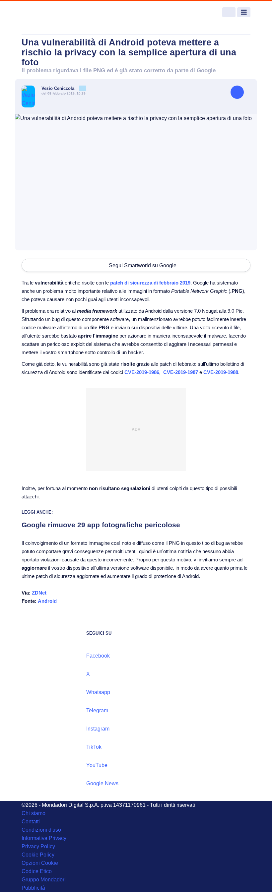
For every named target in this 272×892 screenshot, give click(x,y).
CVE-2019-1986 (141, 372)
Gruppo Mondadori (44, 879)
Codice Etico (37, 871)
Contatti (31, 821)
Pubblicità (33, 888)
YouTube (96, 765)
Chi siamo (33, 813)
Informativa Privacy (44, 838)
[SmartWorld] (46, 12)
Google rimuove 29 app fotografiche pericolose (101, 525)
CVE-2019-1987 (180, 372)
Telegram (97, 710)
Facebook (98, 656)
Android (47, 601)
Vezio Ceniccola (58, 88)
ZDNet (39, 593)
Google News (102, 783)
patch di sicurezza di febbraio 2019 (150, 283)
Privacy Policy (38, 846)
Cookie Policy (38, 855)
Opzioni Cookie (40, 863)
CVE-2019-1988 (220, 372)
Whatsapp (98, 692)
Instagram (97, 729)
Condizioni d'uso (41, 830)
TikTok (94, 747)
